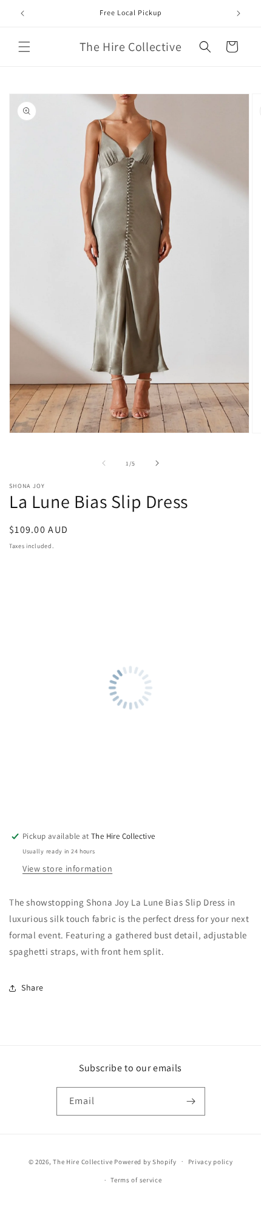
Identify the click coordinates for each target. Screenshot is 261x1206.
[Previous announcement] (22, 13)
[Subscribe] (191, 1101)
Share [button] (32, 987)
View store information (67, 868)
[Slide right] (157, 463)
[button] (24, 46)
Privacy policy (210, 1161)
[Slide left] (103, 463)
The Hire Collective (82, 1161)
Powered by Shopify (145, 1161)
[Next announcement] (238, 13)
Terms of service (135, 1180)
